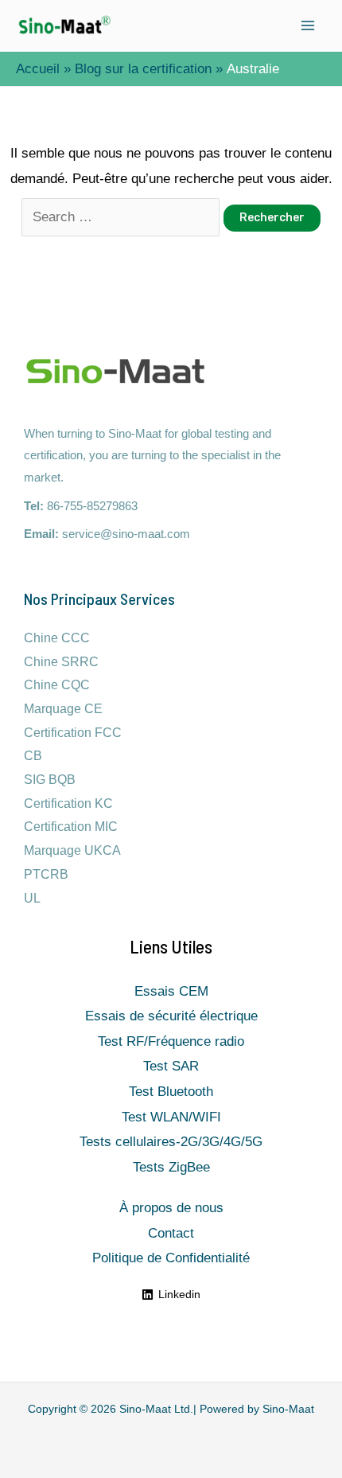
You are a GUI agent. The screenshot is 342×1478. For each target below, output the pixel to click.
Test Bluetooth (171, 1091)
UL (32, 898)
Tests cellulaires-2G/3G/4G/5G (171, 1141)
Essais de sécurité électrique (171, 1016)
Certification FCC (73, 732)
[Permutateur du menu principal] (308, 26)
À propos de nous (171, 1207)
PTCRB (46, 874)
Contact (171, 1233)
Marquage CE (63, 709)
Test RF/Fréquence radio (171, 1041)
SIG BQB (50, 779)
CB (33, 755)
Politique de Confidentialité (171, 1257)
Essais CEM (171, 991)
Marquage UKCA (72, 850)
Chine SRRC (61, 662)
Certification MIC (71, 826)
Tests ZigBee (171, 1167)
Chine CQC (57, 685)
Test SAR (171, 1066)
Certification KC (68, 803)
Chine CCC (57, 638)
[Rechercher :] (122, 216)
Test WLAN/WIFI (171, 1117)
